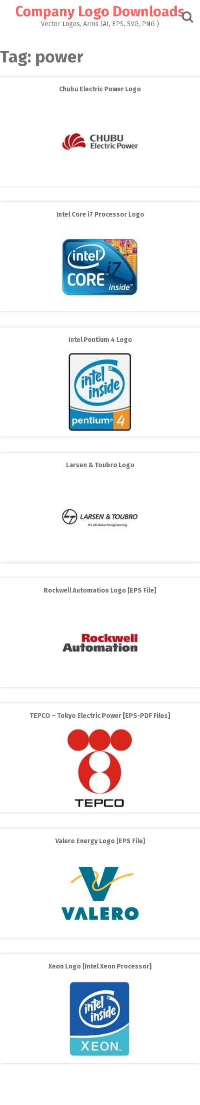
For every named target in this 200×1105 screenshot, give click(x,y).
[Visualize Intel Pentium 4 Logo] (100, 430)
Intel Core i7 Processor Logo (100, 214)
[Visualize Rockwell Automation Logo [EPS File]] (100, 680)
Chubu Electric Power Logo (100, 89)
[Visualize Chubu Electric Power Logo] (100, 179)
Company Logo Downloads (100, 11)
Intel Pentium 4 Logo (100, 340)
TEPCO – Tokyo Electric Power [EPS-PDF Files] (100, 716)
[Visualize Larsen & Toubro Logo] (100, 555)
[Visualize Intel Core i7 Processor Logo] (100, 304)
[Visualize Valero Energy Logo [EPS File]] (100, 931)
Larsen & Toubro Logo (100, 465)
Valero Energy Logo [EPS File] (100, 841)
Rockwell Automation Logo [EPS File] (100, 590)
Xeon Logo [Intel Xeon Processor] (100, 966)
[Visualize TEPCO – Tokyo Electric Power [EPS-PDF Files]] (100, 806)
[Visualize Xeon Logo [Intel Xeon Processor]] (100, 1056)
